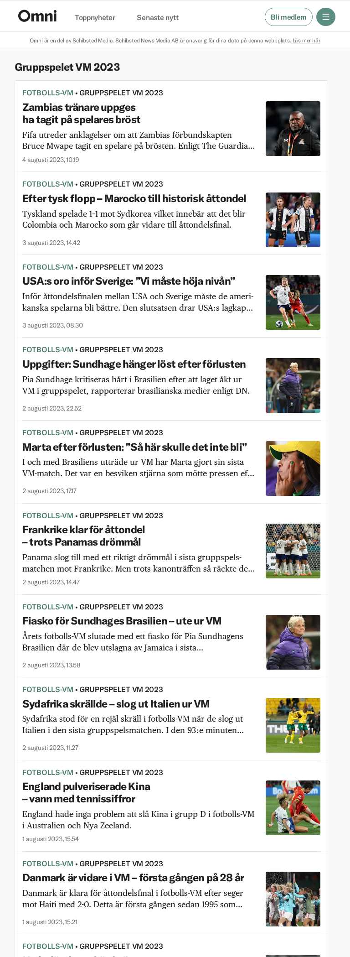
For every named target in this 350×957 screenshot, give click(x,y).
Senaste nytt (157, 18)
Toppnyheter (95, 18)
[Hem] (37, 16)
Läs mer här (306, 40)
